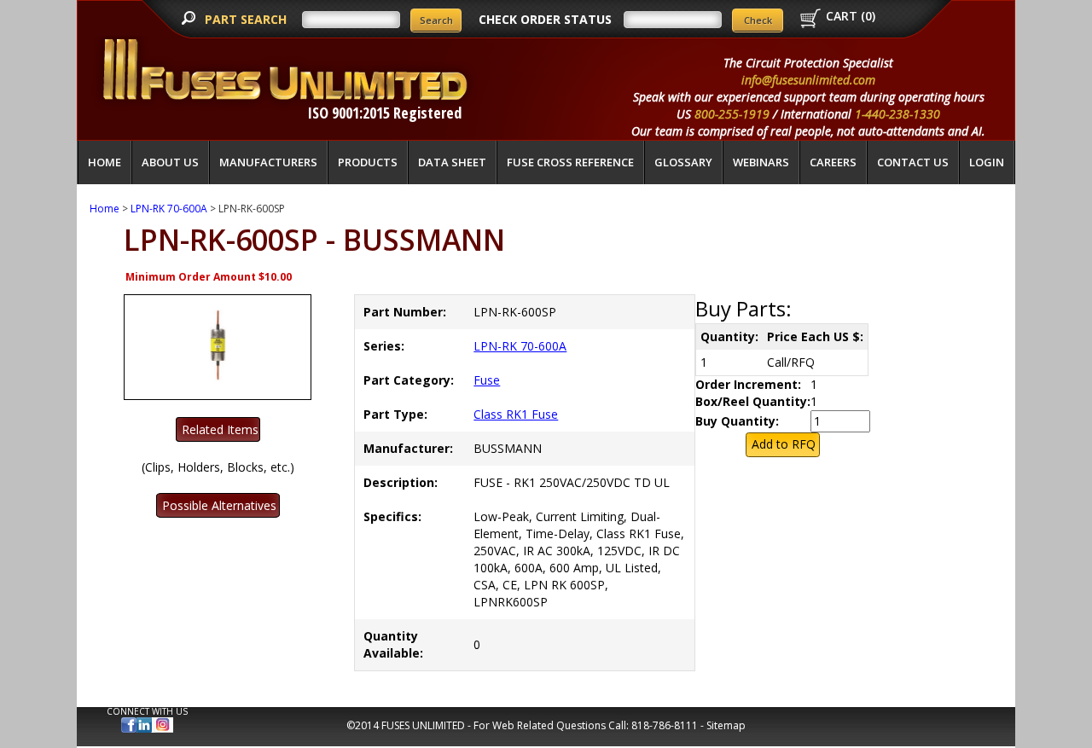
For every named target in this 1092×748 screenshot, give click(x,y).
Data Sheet (452, 162)
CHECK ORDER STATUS (545, 19)
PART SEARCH (247, 19)
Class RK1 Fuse (515, 414)
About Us (170, 162)
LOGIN (986, 162)
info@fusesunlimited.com (808, 80)
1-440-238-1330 (897, 114)
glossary (683, 162)
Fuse (486, 380)
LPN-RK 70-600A (169, 208)
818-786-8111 (664, 725)
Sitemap (726, 725)
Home (104, 162)
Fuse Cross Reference (570, 162)
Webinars (761, 162)
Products (368, 162)
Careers (833, 162)
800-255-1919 (732, 114)
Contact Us (913, 162)
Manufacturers (268, 162)
